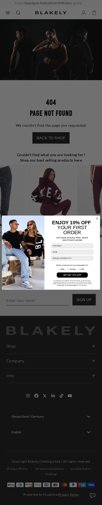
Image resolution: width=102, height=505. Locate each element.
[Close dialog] (97, 218)
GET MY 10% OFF (72, 275)
